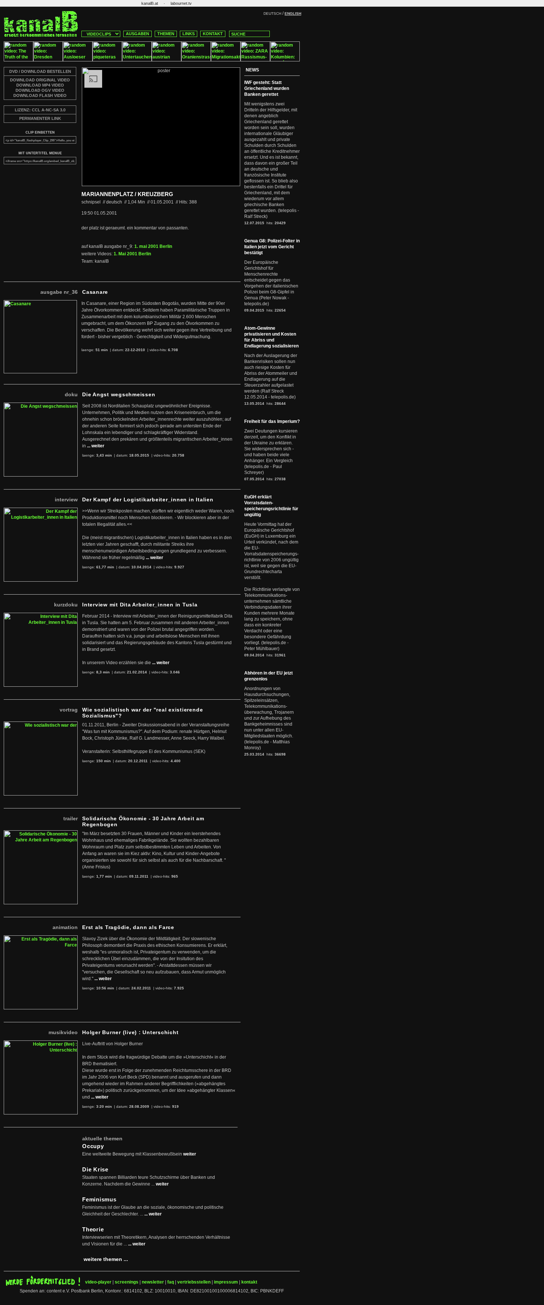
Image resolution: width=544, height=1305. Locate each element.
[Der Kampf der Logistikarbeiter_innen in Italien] (41, 510)
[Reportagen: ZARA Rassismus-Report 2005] (255, 60)
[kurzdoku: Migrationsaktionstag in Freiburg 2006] (226, 60)
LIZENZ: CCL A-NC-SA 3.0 (40, 110)
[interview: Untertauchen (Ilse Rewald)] (137, 60)
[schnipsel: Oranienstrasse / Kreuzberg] (196, 60)
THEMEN (165, 33)
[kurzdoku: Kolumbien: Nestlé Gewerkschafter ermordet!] (285, 60)
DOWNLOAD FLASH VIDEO (40, 95)
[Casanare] (40, 303)
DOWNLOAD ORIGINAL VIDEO (40, 80)
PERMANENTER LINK (40, 118)
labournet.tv (181, 3)
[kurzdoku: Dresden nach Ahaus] (48, 60)
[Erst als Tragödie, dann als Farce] (41, 938)
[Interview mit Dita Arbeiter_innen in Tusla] (41, 615)
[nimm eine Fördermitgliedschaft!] (43, 1284)
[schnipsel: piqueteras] (107, 60)
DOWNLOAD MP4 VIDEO (40, 85)
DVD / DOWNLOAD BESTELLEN (40, 71)
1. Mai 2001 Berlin (132, 253)
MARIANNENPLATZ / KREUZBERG (127, 194)
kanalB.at (149, 3)
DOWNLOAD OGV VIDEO (40, 90)
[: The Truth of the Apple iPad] (18, 60)
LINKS (188, 33)
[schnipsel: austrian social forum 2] (166, 60)
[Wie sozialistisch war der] (41, 724)
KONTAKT (213, 33)
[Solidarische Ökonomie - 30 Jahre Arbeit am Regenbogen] (41, 833)
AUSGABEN (137, 33)
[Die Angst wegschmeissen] (41, 405)
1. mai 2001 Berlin (153, 246)
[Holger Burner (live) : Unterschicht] (41, 1043)
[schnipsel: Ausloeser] (78, 60)
